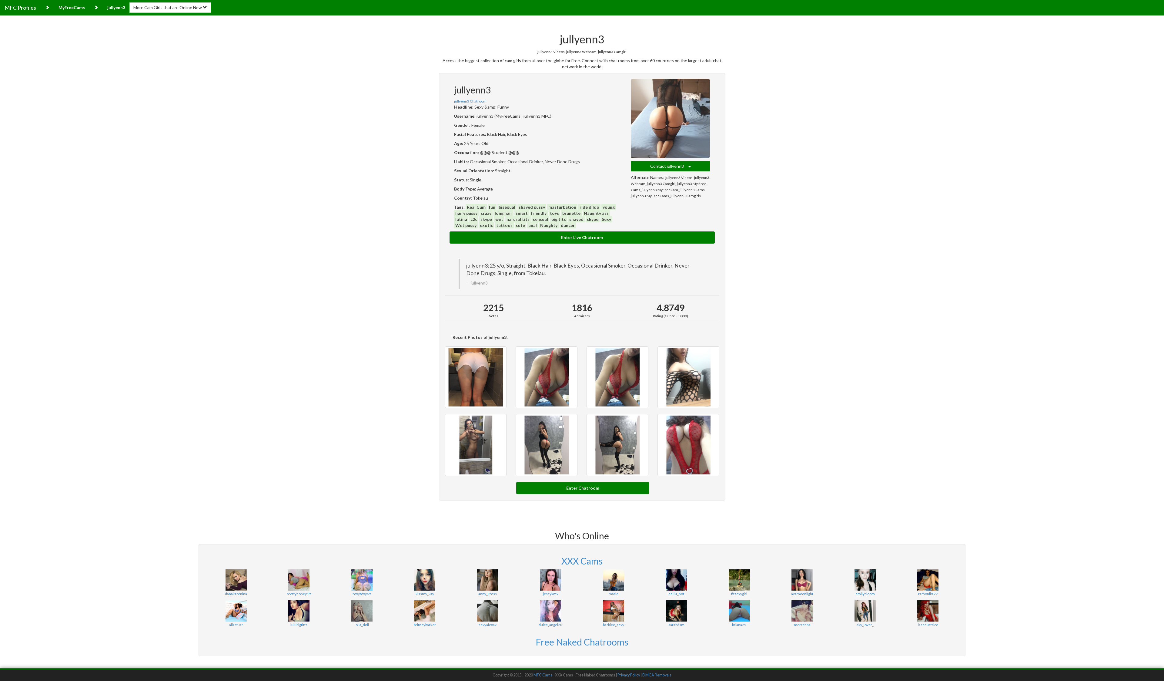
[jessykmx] (550, 580)
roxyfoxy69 (362, 594)
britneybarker (425, 624)
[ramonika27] (928, 580)
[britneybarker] (424, 611)
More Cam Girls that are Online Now (168, 7)
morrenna (802, 624)
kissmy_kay (425, 594)
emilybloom (865, 594)
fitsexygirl (739, 594)
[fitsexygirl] (739, 580)
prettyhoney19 (299, 594)
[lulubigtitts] (299, 611)
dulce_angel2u (550, 624)
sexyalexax (488, 624)
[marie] (613, 580)
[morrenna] (802, 611)
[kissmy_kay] (424, 580)
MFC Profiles (20, 7)
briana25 (739, 624)
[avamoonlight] (802, 580)
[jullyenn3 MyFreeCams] (688, 445)
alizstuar (236, 624)
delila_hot (676, 594)
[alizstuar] (236, 611)
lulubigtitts (298, 624)
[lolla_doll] (362, 611)
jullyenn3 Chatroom (470, 101)
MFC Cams (543, 675)
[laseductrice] (928, 611)
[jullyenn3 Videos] (546, 377)
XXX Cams (582, 560)
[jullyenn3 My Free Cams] (476, 445)
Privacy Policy (628, 675)
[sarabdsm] (676, 611)
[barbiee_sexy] (613, 611)
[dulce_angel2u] (550, 611)
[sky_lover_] (865, 611)
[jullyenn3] (670, 118)
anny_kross (487, 594)
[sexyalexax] (488, 611)
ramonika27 (928, 594)
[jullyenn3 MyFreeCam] (546, 445)
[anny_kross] (488, 580)
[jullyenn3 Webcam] (617, 377)
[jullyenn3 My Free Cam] (476, 377)
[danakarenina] (236, 580)
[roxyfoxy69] (362, 580)
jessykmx (550, 594)
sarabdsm (676, 624)
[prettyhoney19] (299, 580)
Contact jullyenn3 (669, 166)
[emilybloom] (865, 580)
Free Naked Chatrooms (582, 641)
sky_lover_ (865, 624)
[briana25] (739, 611)
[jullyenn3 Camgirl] (688, 377)
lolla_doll (362, 624)
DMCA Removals (656, 675)
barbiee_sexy (613, 624)
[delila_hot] (676, 580)
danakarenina (236, 594)
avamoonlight (802, 594)
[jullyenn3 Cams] (617, 445)
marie (613, 594)
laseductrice (928, 624)
